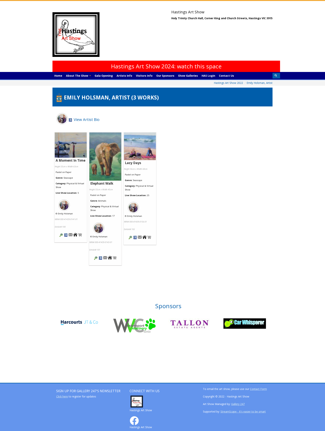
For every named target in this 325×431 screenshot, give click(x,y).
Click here (62, 396)
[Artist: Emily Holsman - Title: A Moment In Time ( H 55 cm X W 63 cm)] (71, 145)
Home (58, 75)
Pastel (59, 172)
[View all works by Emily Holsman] (71, 204)
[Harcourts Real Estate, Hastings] (85, 322)
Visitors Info (144, 75)
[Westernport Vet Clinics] (140, 325)
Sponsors (168, 306)
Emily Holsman (65, 213)
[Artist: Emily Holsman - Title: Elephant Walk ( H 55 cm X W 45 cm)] (105, 156)
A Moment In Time (70, 160)
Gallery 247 (238, 404)
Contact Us (226, 75)
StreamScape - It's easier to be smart (243, 411)
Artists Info (124, 75)
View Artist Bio (86, 119)
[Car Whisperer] (251, 323)
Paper (68, 172)
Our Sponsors (165, 75)
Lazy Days (133, 163)
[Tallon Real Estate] (195, 323)
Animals (102, 200)
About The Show (77, 75)
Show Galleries (188, 75)
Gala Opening (104, 75)
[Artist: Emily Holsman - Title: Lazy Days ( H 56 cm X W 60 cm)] (140, 146)
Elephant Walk (101, 183)
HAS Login (208, 75)
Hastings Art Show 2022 (229, 83)
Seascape (68, 177)
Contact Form (258, 389)
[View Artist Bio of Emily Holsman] (66, 235)
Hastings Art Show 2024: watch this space (166, 66)
